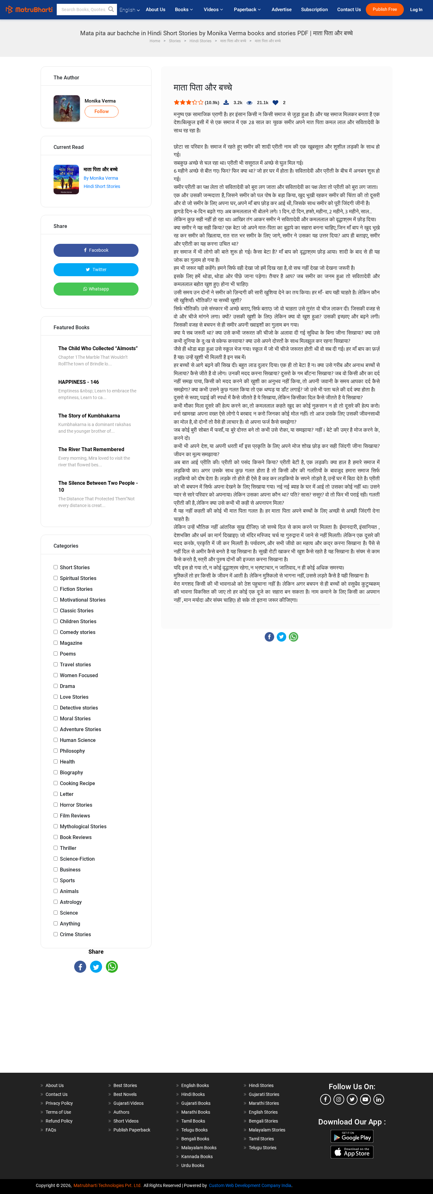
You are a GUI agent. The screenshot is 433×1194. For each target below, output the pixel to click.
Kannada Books (197, 1156)
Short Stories (75, 567)
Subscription (314, 9)
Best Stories (125, 1085)
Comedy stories (77, 632)
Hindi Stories (261, 1085)
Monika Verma (100, 101)
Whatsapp (99, 288)
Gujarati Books (195, 1103)
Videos (212, 9)
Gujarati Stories (264, 1094)
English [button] (127, 10)
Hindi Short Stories (102, 186)
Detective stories (79, 708)
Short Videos (126, 1121)
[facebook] (325, 1099)
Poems (68, 654)
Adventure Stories (80, 729)
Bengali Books (195, 1138)
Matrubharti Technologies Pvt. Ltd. (109, 1185)
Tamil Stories (261, 1138)
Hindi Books (193, 1094)
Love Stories (74, 697)
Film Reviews (75, 816)
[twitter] (352, 1099)
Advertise (282, 9)
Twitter (99, 269)
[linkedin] (378, 1099)
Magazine (71, 643)
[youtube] (365, 1099)
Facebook (98, 250)
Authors (121, 1112)
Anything (70, 924)
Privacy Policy (59, 1103)
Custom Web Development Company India (250, 1185)
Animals (69, 891)
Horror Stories (76, 805)
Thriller (68, 848)
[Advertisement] (96, 1028)
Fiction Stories (76, 589)
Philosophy (72, 751)
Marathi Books (195, 1112)
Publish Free (385, 9)
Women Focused (79, 675)
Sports (67, 880)
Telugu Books (194, 1129)
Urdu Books (192, 1165)
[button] (111, 9)
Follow (101, 111)
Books (182, 9)
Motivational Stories (83, 600)
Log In (416, 9)
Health (67, 762)
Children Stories (78, 621)
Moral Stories (75, 719)
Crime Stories (75, 934)
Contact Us (349, 9)
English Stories (263, 1112)
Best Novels (125, 1094)
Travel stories (75, 665)
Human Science (78, 740)
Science (69, 913)
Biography (71, 773)
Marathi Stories (264, 1103)
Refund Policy (59, 1121)
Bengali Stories (263, 1121)
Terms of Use (58, 1112)
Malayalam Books (199, 1147)
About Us (155, 9)
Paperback (246, 9)
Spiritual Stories (78, 578)
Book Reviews (76, 837)
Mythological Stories (83, 827)
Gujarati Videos (128, 1103)
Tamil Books (193, 1121)
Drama (67, 686)
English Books (195, 1085)
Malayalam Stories (267, 1129)
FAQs (51, 1129)
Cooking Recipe (77, 783)
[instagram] (338, 1099)
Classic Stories (77, 611)
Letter (67, 794)
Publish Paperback (131, 1129)
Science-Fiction (77, 859)
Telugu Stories (262, 1147)
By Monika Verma (101, 178)
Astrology (71, 902)
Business (70, 870)
